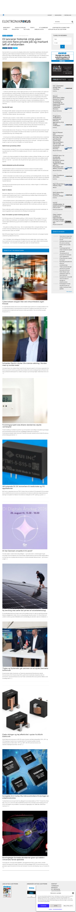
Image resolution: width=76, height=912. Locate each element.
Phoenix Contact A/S (58, 209)
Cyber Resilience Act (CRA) (58, 176)
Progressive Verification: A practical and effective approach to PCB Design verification (58, 120)
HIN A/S (54, 187)
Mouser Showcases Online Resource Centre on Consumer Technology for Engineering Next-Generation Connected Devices (59, 102)
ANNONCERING (58, 15)
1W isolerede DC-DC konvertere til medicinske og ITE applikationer (65, 255)
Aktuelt (4, 35)
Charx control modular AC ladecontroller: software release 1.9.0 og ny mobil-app (58, 218)
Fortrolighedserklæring (57, 909)
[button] (73, 893)
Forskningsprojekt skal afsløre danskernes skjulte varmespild (66, 249)
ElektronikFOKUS (16, 21)
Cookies (50, 909)
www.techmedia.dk (55, 890)
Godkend (43, 905)
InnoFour (55, 91)
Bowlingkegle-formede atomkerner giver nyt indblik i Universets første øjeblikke (23, 858)
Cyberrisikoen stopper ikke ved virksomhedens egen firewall (66, 238)
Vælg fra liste (68, 905)
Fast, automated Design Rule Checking (58, 87)
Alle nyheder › (69, 291)
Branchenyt (9, 35)
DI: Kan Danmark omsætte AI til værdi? (17, 551)
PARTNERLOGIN (67, 15)
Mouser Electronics (57, 111)
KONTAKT (50, 15)
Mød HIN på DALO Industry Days (59, 184)
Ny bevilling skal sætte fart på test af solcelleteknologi (24, 610)
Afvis (55, 905)
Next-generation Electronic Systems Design (58, 194)
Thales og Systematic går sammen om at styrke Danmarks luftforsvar (66, 268)
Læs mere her (68, 73)
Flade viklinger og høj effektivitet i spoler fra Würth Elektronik (65, 273)
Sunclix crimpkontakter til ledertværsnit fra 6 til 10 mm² (58, 205)
